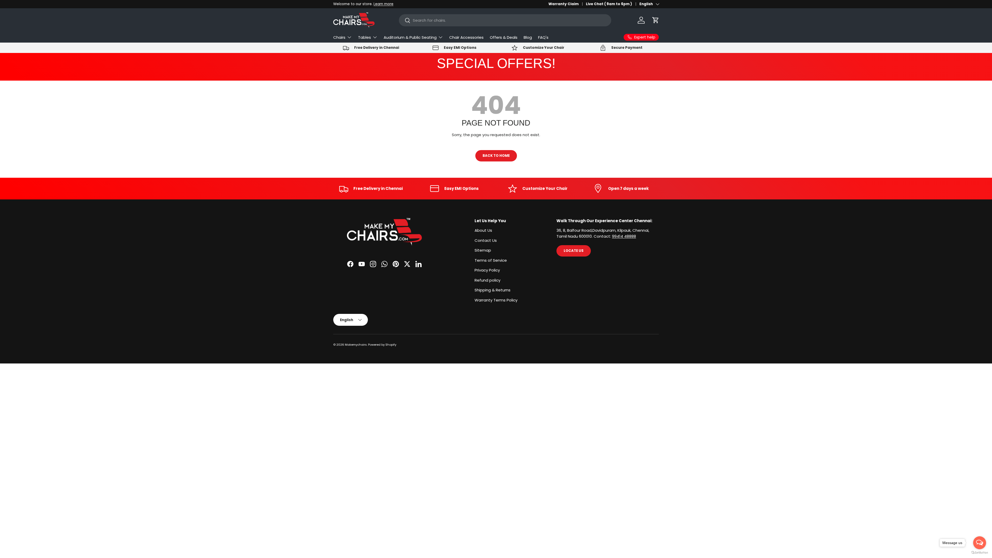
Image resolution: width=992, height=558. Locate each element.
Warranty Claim (563, 4)
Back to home (496, 155)
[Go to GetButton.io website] (979, 552)
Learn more (383, 4)
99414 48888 (624, 236)
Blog (528, 37)
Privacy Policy (487, 270)
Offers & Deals (503, 37)
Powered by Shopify (382, 345)
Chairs (339, 37)
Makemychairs (356, 345)
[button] (655, 20)
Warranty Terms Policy (496, 300)
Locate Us (574, 250)
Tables (364, 37)
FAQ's (543, 37)
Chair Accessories (466, 37)
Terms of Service (491, 260)
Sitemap (483, 250)
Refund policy (487, 280)
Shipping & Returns (492, 290)
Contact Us (486, 240)
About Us (483, 230)
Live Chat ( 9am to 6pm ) (609, 4)
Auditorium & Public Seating (410, 37)
